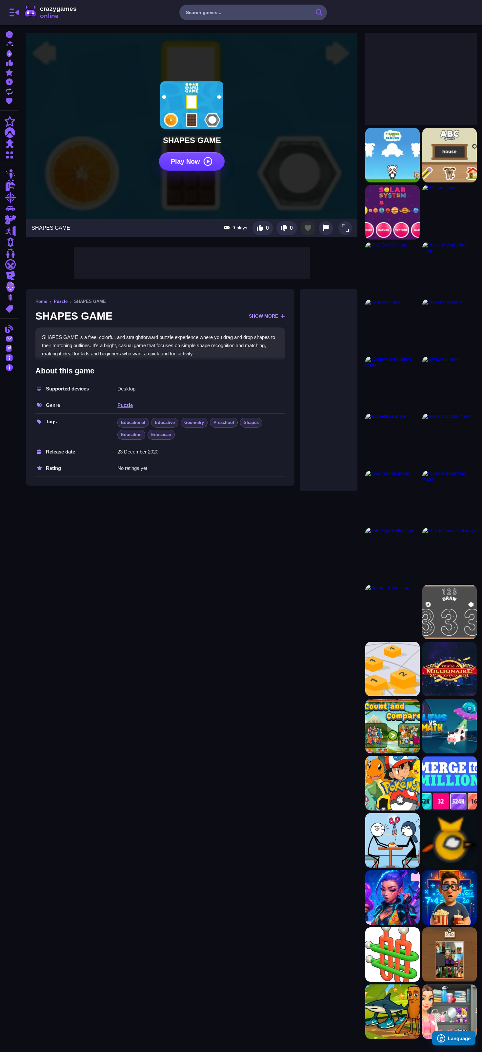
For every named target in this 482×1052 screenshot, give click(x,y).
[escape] (9, 231)
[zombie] (9, 286)
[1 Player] (9, 242)
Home (41, 301)
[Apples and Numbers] (449, 498)
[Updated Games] (9, 90)
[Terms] (9, 347)
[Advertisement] (191, 262)
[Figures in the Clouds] (392, 155)
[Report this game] (326, 228)
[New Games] (9, 43)
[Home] (9, 33)
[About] (9, 357)
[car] (9, 208)
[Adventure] (9, 132)
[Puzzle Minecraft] (449, 954)
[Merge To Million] (449, 783)
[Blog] (9, 328)
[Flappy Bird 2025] (449, 840)
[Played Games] (9, 81)
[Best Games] (9, 52)
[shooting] (9, 197)
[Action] (9, 121)
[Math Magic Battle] (392, 555)
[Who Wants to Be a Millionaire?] (449, 669)
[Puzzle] (9, 143)
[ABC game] (449, 155)
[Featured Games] (9, 71)
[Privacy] (9, 366)
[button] (345, 228)
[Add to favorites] (307, 228)
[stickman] (9, 175)
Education (131, 434)
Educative (165, 422)
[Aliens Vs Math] (449, 726)
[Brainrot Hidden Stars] (392, 1011)
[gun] (9, 219)
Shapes (251, 422)
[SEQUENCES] (392, 269)
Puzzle (61, 301)
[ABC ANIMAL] (392, 440)
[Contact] (9, 338)
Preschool (223, 422)
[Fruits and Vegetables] (449, 269)
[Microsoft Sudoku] (449, 440)
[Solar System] (392, 212)
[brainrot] (9, 298)
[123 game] (449, 212)
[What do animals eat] (449, 555)
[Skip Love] (392, 840)
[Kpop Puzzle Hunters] (392, 897)
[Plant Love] (449, 383)
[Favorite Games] (9, 100)
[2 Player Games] (9, 253)
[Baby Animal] (449, 326)
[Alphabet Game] (392, 612)
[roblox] (9, 275)
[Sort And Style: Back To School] (449, 1011)
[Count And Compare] (392, 726)
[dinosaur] (9, 186)
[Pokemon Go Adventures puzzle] (392, 783)
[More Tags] (9, 308)
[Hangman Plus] (392, 498)
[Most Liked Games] (9, 62)
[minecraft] (9, 264)
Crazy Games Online (50, 12)
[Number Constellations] (392, 383)
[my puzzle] (392, 326)
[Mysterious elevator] (449, 897)
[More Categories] (9, 154)
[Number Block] (392, 669)
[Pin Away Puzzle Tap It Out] (392, 954)
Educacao (161, 434)
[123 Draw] (449, 612)
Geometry (194, 422)
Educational (133, 422)
